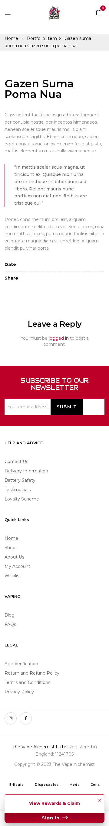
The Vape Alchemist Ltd (37, 747)
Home (11, 38)
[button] (98, 12)
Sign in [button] (51, 818)
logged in (59, 338)
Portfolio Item (42, 38)
